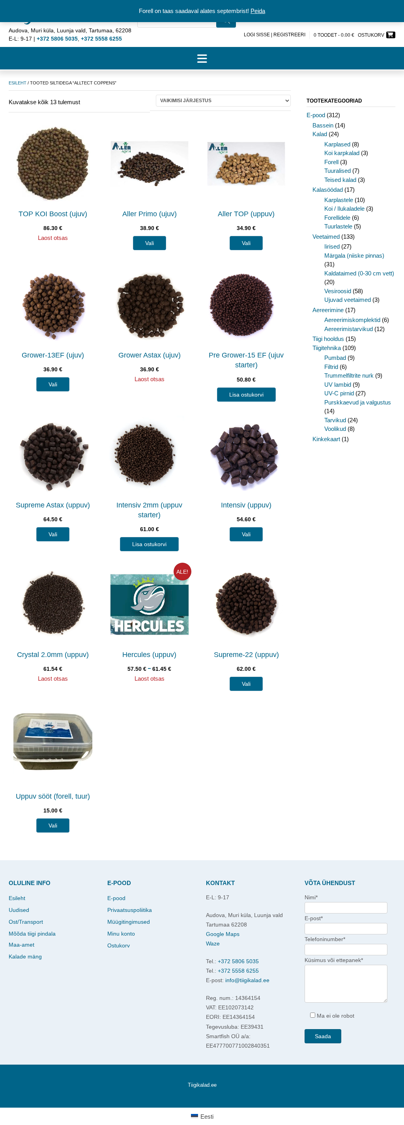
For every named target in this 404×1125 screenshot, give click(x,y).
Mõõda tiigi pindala (32, 933)
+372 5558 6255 (238, 971)
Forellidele (337, 217)
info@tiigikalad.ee (247, 980)
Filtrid (331, 366)
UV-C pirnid (339, 393)
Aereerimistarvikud (348, 329)
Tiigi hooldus (328, 338)
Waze (213, 943)
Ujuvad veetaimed (347, 299)
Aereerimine (328, 310)
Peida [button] (258, 10)
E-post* (314, 918)
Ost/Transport (26, 922)
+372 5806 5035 (238, 961)
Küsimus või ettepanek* (334, 960)
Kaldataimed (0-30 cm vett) (359, 273)
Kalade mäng (25, 956)
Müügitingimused (128, 922)
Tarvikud (335, 420)
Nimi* (311, 897)
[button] (202, 58)
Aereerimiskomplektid (352, 319)
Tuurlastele (338, 226)
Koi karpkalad (341, 153)
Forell (331, 162)
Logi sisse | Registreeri (274, 34)
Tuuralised (337, 170)
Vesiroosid (337, 291)
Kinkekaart (326, 439)
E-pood (316, 115)
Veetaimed (326, 236)
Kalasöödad (327, 189)
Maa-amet (21, 945)
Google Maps (222, 934)
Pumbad (335, 357)
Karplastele (338, 200)
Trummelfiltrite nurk (349, 375)
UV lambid (337, 384)
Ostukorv (118, 945)
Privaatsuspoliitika (129, 910)
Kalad (319, 134)
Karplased (337, 144)
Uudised (19, 910)
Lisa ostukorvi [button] (246, 394)
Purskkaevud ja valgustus (357, 402)
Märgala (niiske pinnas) (354, 255)
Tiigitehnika (326, 347)
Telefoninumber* (325, 939)
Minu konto (121, 933)
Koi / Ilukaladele (344, 208)
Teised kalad (340, 179)
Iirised (332, 246)
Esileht (17, 82)
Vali (149, 243)
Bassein (322, 125)
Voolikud (335, 428)
